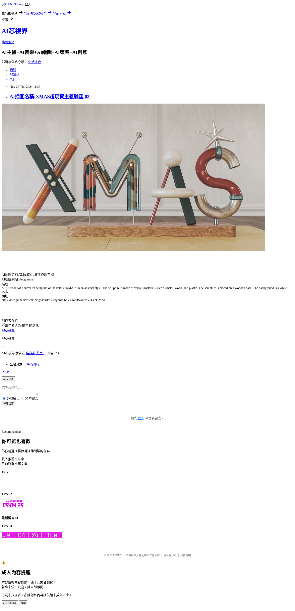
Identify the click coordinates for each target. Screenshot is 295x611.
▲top (5, 371)
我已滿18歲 (9, 603)
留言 (39, 353)
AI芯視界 (15, 31)
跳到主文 (8, 42)
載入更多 (8, 379)
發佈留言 (8, 403)
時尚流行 (32, 364)
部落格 (14, 75)
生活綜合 (34, 62)
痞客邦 (31, 353)
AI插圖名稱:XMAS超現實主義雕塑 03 (50, 96)
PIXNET (117, 555)
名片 (13, 79)
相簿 (13, 70)
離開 (23, 603)
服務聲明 (185, 555)
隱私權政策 (170, 555)
